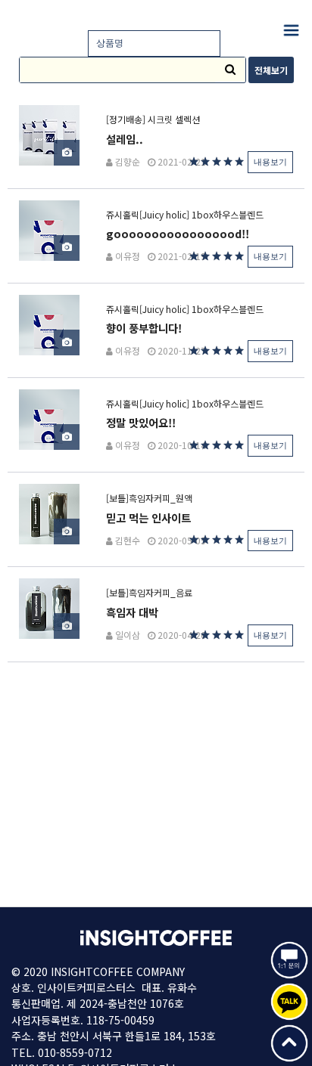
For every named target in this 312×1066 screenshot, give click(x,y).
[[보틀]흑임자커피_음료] (49, 607)
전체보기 (271, 70)
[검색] (230, 69)
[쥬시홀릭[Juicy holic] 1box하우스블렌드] (49, 228)
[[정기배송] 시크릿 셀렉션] (49, 134)
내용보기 (270, 161)
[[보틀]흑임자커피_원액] (49, 512)
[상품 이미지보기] (67, 153)
